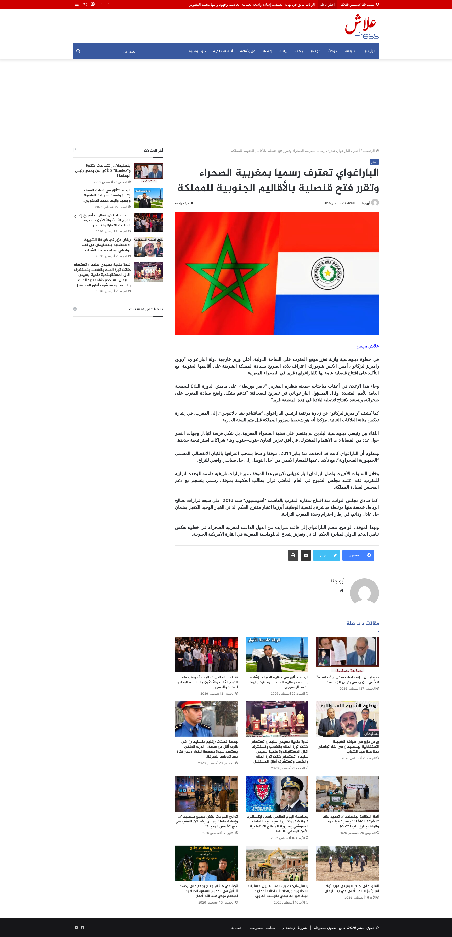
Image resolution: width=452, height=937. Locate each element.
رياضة (283, 51)
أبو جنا (366, 203)
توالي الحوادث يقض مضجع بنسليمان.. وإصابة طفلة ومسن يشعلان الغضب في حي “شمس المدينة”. (206, 822)
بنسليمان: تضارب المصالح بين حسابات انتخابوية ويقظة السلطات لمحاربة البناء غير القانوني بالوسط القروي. (278, 891)
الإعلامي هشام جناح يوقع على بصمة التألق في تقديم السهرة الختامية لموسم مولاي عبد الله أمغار (208, 891)
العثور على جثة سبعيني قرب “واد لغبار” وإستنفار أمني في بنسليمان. (351, 888)
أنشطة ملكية (223, 51)
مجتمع (315, 51)
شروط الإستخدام (294, 927)
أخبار (356, 150)
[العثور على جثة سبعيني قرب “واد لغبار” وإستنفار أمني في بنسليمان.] (347, 863)
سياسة (350, 51)
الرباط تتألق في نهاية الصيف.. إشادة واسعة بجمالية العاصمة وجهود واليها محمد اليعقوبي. (278, 682)
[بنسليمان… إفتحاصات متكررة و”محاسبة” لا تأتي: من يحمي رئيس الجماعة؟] (347, 654)
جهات (299, 51)
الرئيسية (369, 51)
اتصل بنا (236, 927)
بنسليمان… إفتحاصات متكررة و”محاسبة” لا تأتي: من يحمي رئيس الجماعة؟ (347, 679)
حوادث (332, 51)
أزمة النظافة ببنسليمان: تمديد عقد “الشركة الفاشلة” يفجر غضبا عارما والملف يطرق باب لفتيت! (351, 822)
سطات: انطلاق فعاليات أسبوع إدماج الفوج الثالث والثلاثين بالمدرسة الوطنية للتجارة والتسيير (207, 682)
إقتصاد (267, 51)
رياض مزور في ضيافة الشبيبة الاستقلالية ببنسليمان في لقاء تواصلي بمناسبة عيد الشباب (348, 747)
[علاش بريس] (362, 26)
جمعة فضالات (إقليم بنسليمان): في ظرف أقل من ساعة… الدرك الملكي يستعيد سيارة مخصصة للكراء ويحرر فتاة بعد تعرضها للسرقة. (207, 749)
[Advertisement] (226, 103)
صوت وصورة (197, 51)
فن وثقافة (247, 51)
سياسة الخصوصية (262, 927)
